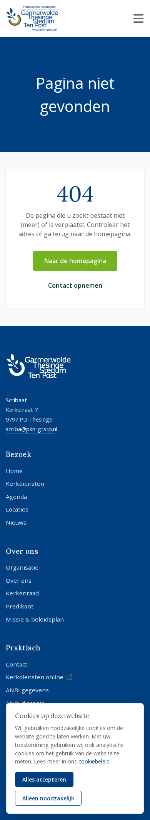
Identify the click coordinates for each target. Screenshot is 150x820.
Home (14, 471)
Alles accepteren (44, 779)
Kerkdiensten (25, 483)
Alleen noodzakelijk (48, 798)
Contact (16, 664)
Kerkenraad (22, 593)
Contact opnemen (75, 285)
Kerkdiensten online (34, 677)
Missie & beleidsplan (35, 619)
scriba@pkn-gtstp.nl (31, 429)
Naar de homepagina (75, 261)
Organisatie (22, 567)
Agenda (16, 496)
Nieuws (16, 522)
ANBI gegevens (27, 690)
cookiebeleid (94, 761)
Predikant (19, 606)
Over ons (19, 580)
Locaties (17, 509)
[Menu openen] (138, 18)
